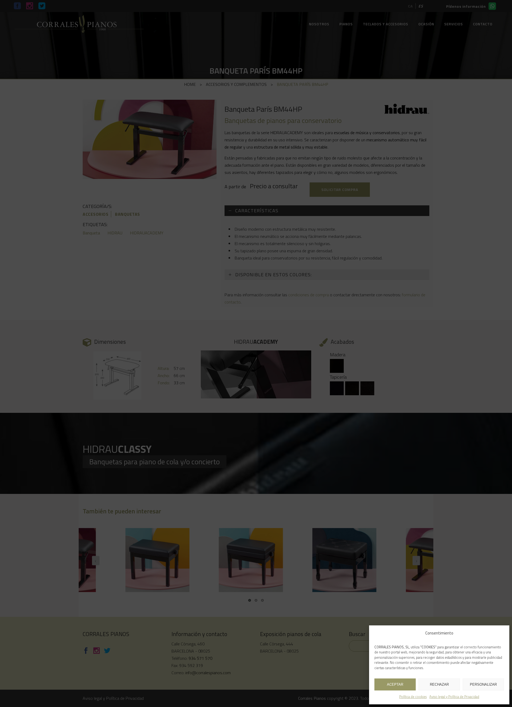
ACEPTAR (395, 684)
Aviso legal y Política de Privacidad (454, 696)
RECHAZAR (439, 684)
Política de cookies (413, 696)
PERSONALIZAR (483, 684)
